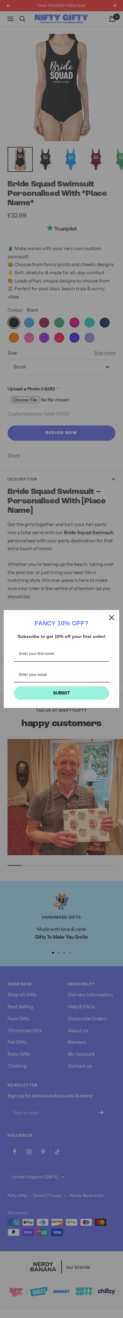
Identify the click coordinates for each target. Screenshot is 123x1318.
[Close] (111, 617)
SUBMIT (61, 692)
